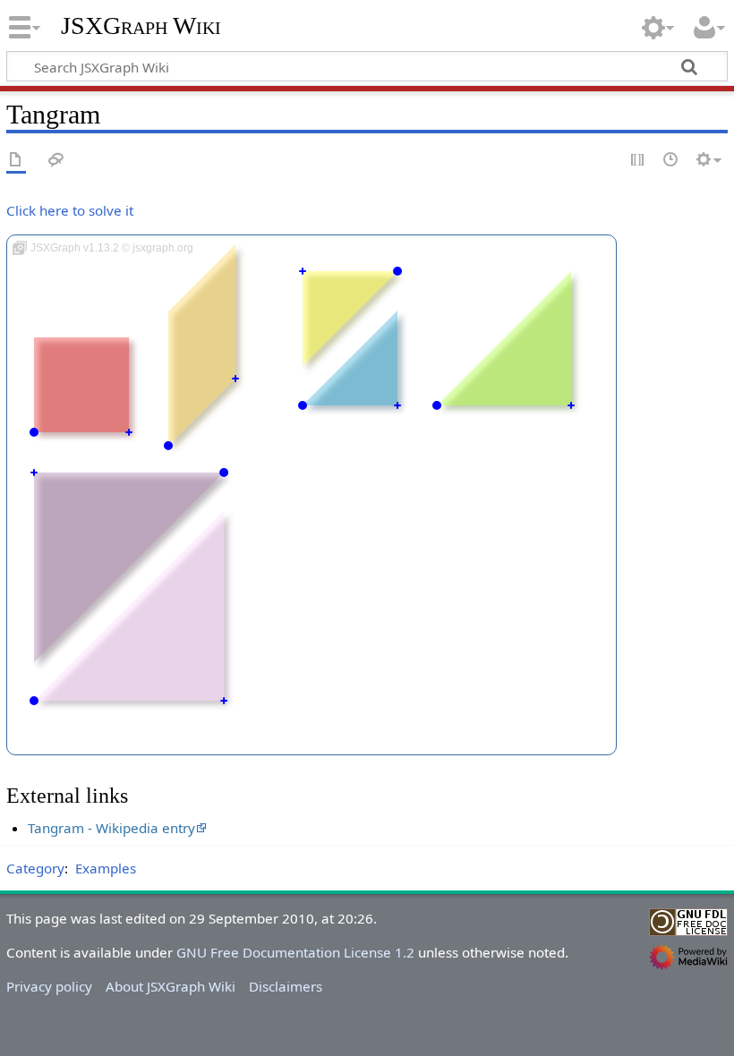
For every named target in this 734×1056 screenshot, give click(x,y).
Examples (105, 868)
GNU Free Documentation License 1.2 (295, 952)
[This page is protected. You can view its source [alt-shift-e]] (638, 160)
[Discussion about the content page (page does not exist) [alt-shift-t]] (56, 160)
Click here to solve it (69, 210)
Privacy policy (49, 986)
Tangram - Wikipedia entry (111, 828)
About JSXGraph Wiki (170, 986)
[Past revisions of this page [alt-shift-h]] (671, 160)
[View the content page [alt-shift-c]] (16, 160)
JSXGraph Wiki (141, 25)
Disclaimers (285, 986)
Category (35, 868)
